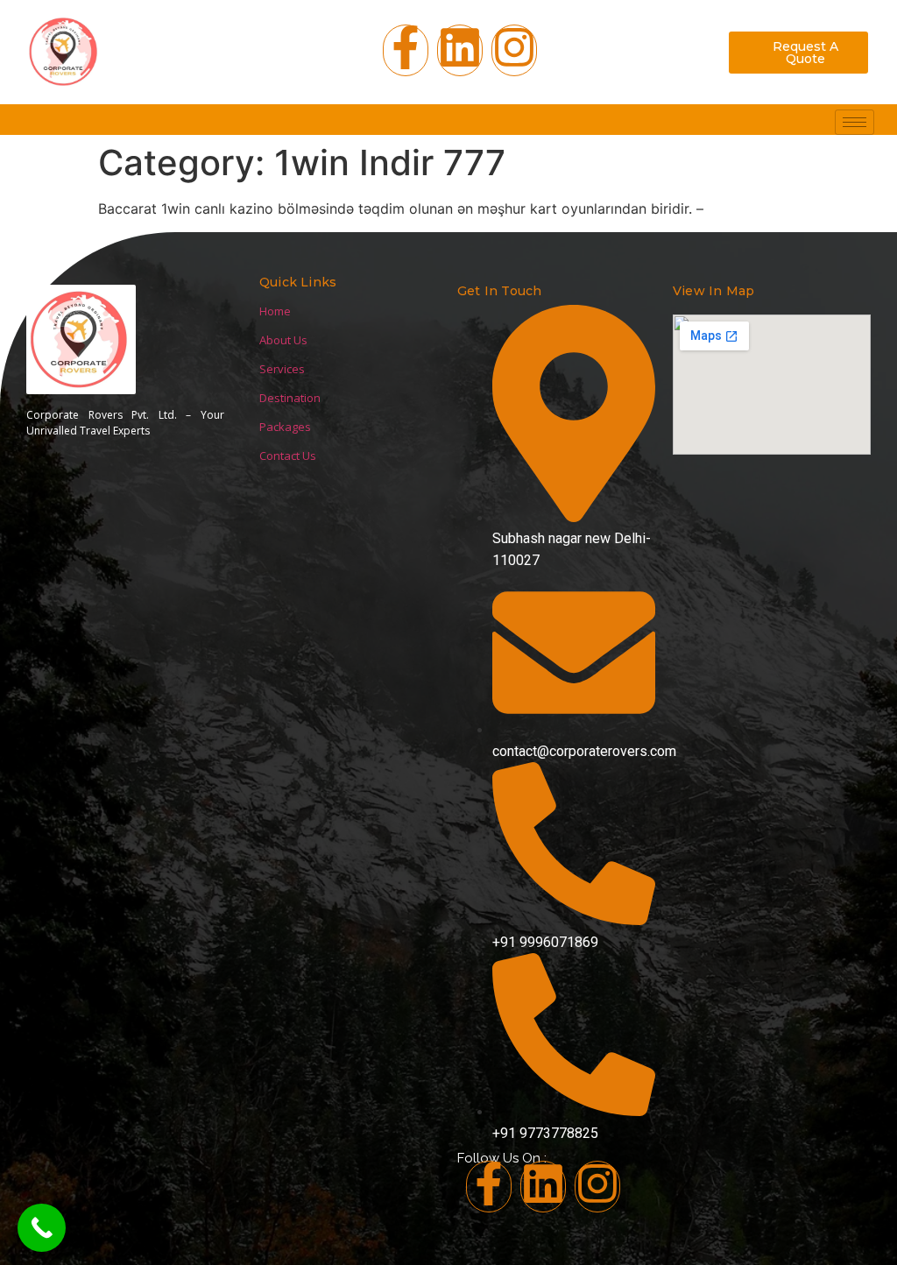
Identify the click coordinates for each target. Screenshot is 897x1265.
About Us (283, 340)
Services (282, 369)
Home (275, 311)
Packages (285, 427)
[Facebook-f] (405, 50)
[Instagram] (514, 50)
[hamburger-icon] (854, 122)
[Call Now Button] (42, 1228)
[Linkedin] (543, 1186)
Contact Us (287, 455)
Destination (290, 398)
